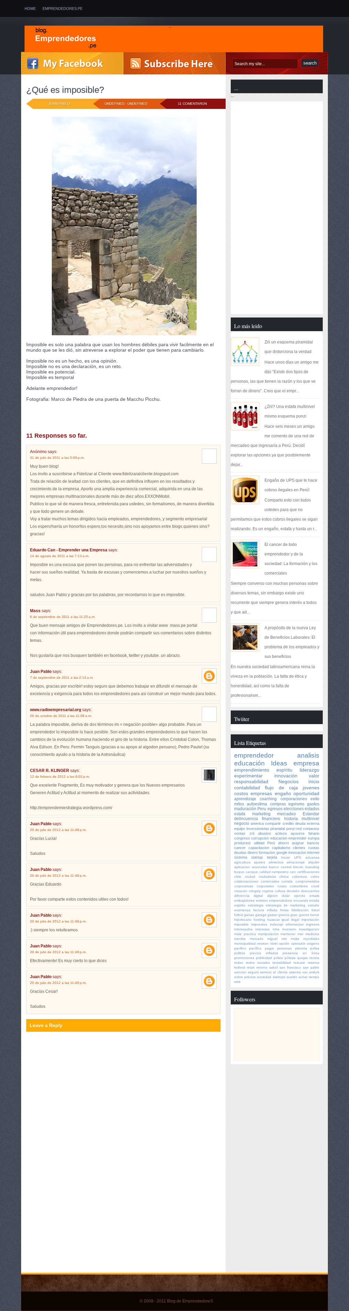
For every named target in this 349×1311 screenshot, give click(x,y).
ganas (249, 915)
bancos (313, 843)
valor (314, 775)
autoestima (257, 804)
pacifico (240, 948)
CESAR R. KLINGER (49, 770)
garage (261, 915)
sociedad (264, 977)
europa (313, 838)
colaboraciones (246, 881)
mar (300, 934)
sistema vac (298, 972)
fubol (315, 910)
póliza (278, 958)
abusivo (264, 833)
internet (313, 852)
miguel (272, 939)
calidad (265, 872)
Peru (261, 808)
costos (241, 793)
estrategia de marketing (286, 905)
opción (284, 943)
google (281, 852)
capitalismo (281, 848)
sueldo (292, 977)
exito (314, 799)
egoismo (296, 804)
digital (258, 896)
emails (314, 896)
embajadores (244, 900)
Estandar (311, 814)
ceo (293, 872)
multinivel (310, 818)
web (237, 982)
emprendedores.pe (62, 8)
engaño (283, 793)
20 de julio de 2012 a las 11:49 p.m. (58, 952)
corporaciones (293, 799)
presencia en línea (301, 953)
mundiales (311, 939)
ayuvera (297, 833)
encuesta (300, 900)
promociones (244, 958)
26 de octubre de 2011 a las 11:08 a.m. (61, 716)
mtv (284, 939)
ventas (239, 833)
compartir (273, 823)
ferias (284, 910)
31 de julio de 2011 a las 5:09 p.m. (57, 458)
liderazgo (309, 770)
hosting (259, 919)
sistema (240, 857)
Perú (271, 843)
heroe (314, 915)
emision (262, 900)
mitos (239, 804)
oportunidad (102, 418)
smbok (314, 972)
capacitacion (258, 848)
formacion (267, 852)
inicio (313, 781)
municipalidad (245, 943)
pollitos (239, 953)
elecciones (294, 808)
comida (287, 881)
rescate (299, 962)
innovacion (297, 852)
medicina (312, 934)
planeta (301, 948)
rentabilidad (281, 962)
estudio (313, 905)
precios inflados (264, 953)
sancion (240, 972)
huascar (273, 919)
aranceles (259, 867)
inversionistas (257, 829)
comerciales (270, 881)
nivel (273, 943)
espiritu (239, 905)
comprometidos (307, 881)
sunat (303, 977)
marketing (261, 814)
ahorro (283, 843)
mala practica (245, 934)
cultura (280, 891)
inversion (289, 929)
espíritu (284, 770)
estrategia (255, 905)
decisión (293, 891)
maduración (245, 808)
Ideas (149, 413)
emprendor (297, 838)
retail (250, 967)
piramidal (277, 829)
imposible (35, 418)
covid (315, 886)
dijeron (272, 896)
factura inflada (265, 910)
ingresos (312, 924)
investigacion (309, 929)
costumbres (299, 886)
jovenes (79, 418)
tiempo (314, 977)
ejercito (299, 896)
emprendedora (280, 900)
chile (237, 876)
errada (314, 900)
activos (281, 833)
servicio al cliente (273, 972)
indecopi (276, 924)
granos (283, 915)
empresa (306, 763)
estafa (239, 814)
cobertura (299, 876)
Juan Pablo (40, 671)
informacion (295, 924)
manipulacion (268, 934)
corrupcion (260, 838)
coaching (81, 413)
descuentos (310, 891)
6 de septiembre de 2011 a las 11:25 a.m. (62, 617)
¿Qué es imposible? (65, 90)
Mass (35, 610)
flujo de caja (281, 787)
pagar (269, 948)
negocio (241, 823)
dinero (252, 852)
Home (30, 8)
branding (312, 867)
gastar (272, 915)
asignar (298, 843)
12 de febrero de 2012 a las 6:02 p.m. (60, 776)
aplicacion (242, 867)
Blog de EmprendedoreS (190, 1301)
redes (238, 962)
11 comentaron (192, 103)
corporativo (265, 886)
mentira (240, 939)
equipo (239, 829)
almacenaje (296, 862)
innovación (58, 418)
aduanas (312, 857)
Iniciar (285, 857)
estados (312, 808)
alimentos (276, 862)
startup (257, 857)
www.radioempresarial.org (55, 709)
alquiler (313, 862)
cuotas (313, 848)
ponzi (290, 829)
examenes (242, 910)
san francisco (290, 967)
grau (294, 915)
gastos (313, 804)
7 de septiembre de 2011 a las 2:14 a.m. (62, 677)
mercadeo (286, 814)
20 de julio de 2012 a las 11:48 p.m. (58, 830)
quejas (302, 958)
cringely (255, 891)
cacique (252, 872)
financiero (271, 818)
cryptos (267, 891)
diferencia (241, 896)
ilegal (295, 919)
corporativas (243, 886)
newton (263, 943)
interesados (243, 929)
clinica (284, 876)
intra (276, 929)
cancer (240, 848)
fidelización (300, 910)
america (257, 823)
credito (288, 823)
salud (273, 967)
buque (239, 872)
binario (313, 833)
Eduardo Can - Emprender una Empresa (68, 550)
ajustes (259, 862)
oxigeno (313, 943)
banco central (280, 867)
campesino (280, 872)
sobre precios (245, 977)
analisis (62, 413)
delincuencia (246, 818)
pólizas (290, 958)
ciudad (250, 876)
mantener (287, 934)
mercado (256, 939)
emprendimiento (251, 770)
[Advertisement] (78, 1224)
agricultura (242, 862)
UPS (297, 857)
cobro (314, 876)
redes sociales (258, 962)
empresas (261, 793)
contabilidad (247, 787)
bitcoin (298, 867)
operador (298, 943)
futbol (238, 915)
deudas (240, 852)
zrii (251, 833)
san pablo (311, 967)
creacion (240, 891)
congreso (242, 838)
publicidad (264, 958)
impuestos (259, 924)
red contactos (307, 829)
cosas (282, 886)
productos (242, 843)
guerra (304, 915)
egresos (275, 808)
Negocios (288, 781)
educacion (278, 838)
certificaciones (308, 872)
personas (284, 948)
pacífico (255, 948)
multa (295, 939)
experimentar (128, 413)
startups (279, 977)
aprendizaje (245, 799)
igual (285, 919)
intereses (262, 929)
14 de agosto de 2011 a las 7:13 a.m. (59, 556)
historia (291, 818)
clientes (299, 848)
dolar (286, 896)
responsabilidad (251, 781)
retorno (262, 967)
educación (102, 413)
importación (310, 919)
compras (278, 804)
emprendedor (254, 755)
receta (314, 958)
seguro (253, 972)
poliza (314, 948)
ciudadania (267, 876)
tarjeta (272, 857)
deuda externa (307, 823)
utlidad (259, 843)
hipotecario (243, 919)
